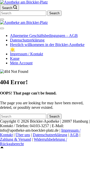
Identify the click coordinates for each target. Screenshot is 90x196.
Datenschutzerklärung (27, 40)
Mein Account (21, 63)
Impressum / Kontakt (26, 54)
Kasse (15, 58)
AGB (74, 135)
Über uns (23, 135)
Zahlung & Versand (15, 139)
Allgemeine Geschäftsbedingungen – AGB (44, 35)
